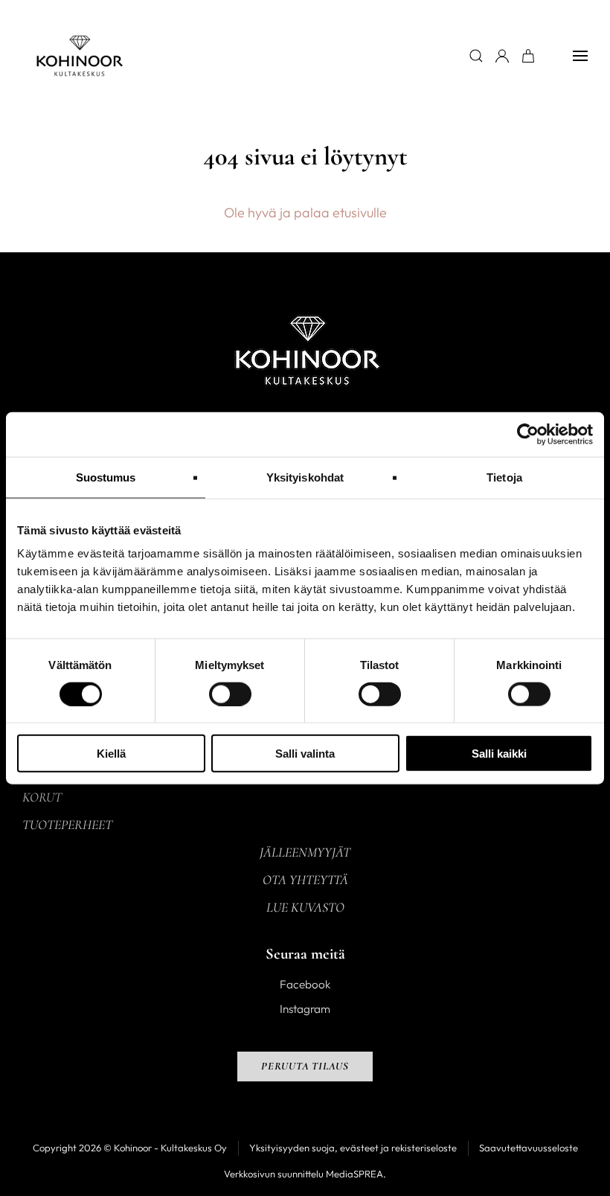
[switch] (230, 694)
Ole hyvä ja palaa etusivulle (305, 212)
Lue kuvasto (305, 907)
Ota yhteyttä (305, 880)
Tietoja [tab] (504, 476)
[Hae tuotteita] (476, 56)
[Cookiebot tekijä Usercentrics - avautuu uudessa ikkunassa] (528, 434)
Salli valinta (305, 753)
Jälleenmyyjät (305, 852)
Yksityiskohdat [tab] (305, 476)
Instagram (305, 1009)
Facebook (305, 984)
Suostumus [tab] (106, 476)
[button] (580, 55)
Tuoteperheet (67, 824)
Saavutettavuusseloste (528, 1148)
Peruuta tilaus (305, 1066)
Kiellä (111, 753)
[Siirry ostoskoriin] (528, 56)
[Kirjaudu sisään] (502, 56)
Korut (42, 797)
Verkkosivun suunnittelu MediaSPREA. (305, 1174)
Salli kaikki (499, 753)
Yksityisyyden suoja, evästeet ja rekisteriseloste (353, 1148)
